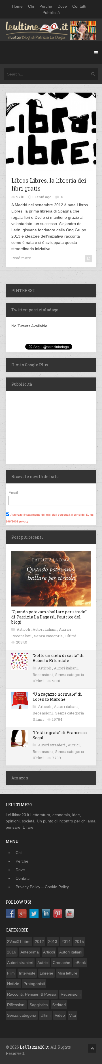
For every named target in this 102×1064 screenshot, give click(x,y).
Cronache (61, 962)
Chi (31, 6)
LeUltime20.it (34, 1047)
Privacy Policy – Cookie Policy (42, 887)
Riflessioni (16, 1004)
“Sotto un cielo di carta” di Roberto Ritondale (58, 658)
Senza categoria (48, 635)
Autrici (65, 629)
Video (60, 1015)
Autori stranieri (52, 745)
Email (13, 493)
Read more (21, 257)
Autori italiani (45, 629)
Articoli (24, 629)
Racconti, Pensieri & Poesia (31, 994)
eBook (80, 962)
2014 (66, 941)
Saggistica (38, 1004)
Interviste (27, 973)
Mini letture (67, 973)
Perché (45, 6)
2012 (39, 941)
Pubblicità (51, 12)
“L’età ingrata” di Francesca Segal (60, 735)
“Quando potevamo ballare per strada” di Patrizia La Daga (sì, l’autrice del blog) (49, 617)
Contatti (79, 6)
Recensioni (21, 635)
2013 (52, 941)
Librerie (46, 973)
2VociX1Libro (19, 941)
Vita (72, 1015)
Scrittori (59, 1004)
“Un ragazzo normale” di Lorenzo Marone (57, 696)
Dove (62, 6)
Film (11, 973)
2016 (11, 952)
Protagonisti (34, 983)
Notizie (13, 983)
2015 (79, 941)
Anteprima (29, 952)
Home (17, 6)
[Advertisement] (41, 426)
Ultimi (70, 635)
